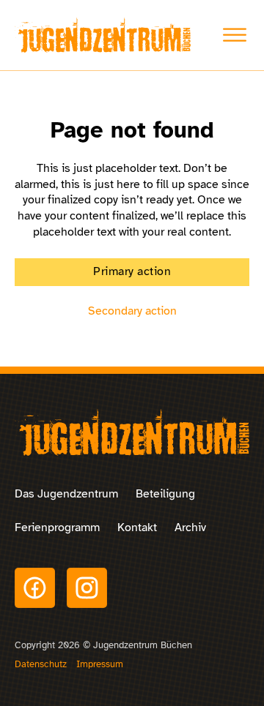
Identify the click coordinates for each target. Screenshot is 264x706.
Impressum (99, 664)
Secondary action (132, 311)
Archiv (190, 527)
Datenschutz (41, 664)
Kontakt (137, 527)
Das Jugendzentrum (66, 494)
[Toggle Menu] (234, 35)
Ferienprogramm (57, 527)
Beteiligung (165, 494)
